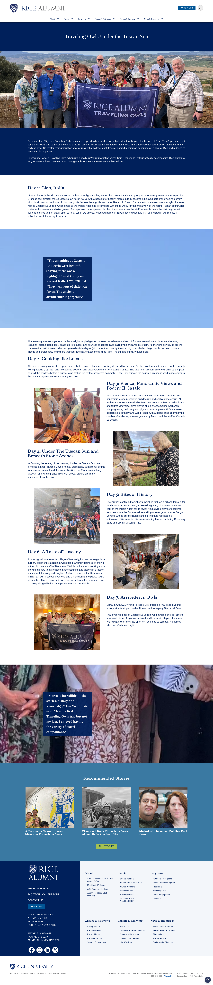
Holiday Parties (126, 895)
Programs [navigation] (82, 19)
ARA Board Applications (97, 889)
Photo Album (158, 934)
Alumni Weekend (127, 887)
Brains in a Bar (126, 891)
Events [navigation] (67, 19)
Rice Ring (157, 887)
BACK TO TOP (207, 979)
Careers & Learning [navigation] (128, 19)
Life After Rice (126, 942)
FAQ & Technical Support (164, 930)
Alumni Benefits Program (164, 883)
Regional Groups (94, 938)
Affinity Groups (93, 926)
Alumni (24, 973)
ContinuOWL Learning (130, 938)
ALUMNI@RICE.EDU (48, 940)
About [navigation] (52, 19)
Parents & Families (38, 973)
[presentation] (42, 4)
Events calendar (127, 879)
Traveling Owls (159, 891)
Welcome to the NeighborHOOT (127, 900)
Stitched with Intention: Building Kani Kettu (163, 833)
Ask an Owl (125, 926)
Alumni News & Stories (163, 926)
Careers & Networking (129, 934)
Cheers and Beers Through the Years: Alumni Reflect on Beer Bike (105, 833)
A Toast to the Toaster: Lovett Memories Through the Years (44, 833)
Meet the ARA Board (96, 885)
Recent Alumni (93, 934)
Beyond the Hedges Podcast (132, 930)
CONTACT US (35, 900)
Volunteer (157, 899)
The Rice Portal (160, 938)
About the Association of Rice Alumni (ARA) (100, 880)
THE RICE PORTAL (38, 888)
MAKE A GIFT (186, 8)
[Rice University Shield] (14, 8)
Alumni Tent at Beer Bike (131, 883)
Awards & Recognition (162, 879)
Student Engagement (96, 942)
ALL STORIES (106, 846)
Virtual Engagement (161, 895)
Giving (64, 973)
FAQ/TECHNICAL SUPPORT (43, 894)
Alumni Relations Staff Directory (97, 894)
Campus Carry (182, 976)
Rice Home (15, 973)
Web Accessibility (196, 976)
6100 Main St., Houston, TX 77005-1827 (124, 973)
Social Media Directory (163, 942)
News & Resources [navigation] (152, 19)
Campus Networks (95, 930)
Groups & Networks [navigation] (103, 19)
